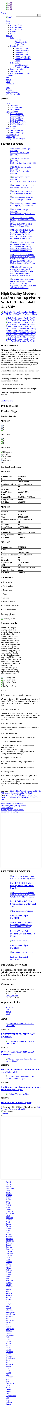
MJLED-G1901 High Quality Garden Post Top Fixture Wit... (21, 237)
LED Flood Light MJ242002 (21, 200)
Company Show (16, 29)
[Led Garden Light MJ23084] (21, 952)
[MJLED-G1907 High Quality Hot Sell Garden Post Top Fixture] (23, 878)
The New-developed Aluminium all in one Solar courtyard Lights (20, 1088)
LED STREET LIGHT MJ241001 (23, 181)
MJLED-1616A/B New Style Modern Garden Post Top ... (23, 904)
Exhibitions (14, 31)
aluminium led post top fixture (12, 803)
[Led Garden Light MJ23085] (21, 941)
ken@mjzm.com (12, 996)
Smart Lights (15, 71)
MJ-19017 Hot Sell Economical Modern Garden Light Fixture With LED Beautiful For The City (19, 797)
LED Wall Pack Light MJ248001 (22, 214)
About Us (9, 23)
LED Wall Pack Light (23, 59)
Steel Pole (18, 40)
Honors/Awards (16, 27)
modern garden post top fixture (12, 810)
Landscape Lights (16, 69)
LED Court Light (21, 54)
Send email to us (7, 401)
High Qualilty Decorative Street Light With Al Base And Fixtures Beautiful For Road (21, 792)
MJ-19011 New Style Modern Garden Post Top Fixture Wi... (21, 250)
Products (9, 36)
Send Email (5, 1113)
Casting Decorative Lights (20, 73)
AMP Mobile (21, 1109)
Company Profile (16, 25)
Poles (12, 38)
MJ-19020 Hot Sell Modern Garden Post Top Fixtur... (22, 933)
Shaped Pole (19, 44)
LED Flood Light (21, 52)
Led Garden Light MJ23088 (19, 916)
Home (8, 21)
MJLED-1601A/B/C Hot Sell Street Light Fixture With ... (21, 225)
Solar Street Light (21, 65)
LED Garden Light (22, 50)
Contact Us (10, 84)
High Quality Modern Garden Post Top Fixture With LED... (23, 287)
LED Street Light (21, 48)
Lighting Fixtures (16, 46)
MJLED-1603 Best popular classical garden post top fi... (20, 274)
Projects (8, 80)
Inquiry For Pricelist (8, 979)
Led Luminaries (7, 808)
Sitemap (12, 1109)
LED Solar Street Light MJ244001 (23, 163)
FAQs (12, 34)
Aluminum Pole (21, 42)
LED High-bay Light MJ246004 (22, 206)
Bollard (17, 61)
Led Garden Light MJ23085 (19, 946)
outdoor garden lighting (9, 812)
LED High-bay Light (23, 57)
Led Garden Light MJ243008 (21, 187)
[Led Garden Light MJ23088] (21, 911)
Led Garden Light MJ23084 (19, 958)
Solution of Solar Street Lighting (16, 1102)
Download (9, 75)
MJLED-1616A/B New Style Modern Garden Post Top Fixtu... (22, 262)
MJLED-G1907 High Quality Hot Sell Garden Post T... (22, 885)
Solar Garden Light (22, 67)
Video (8, 78)
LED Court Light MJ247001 (21, 193)
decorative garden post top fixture (13, 806)
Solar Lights (14, 63)
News (8, 82)
